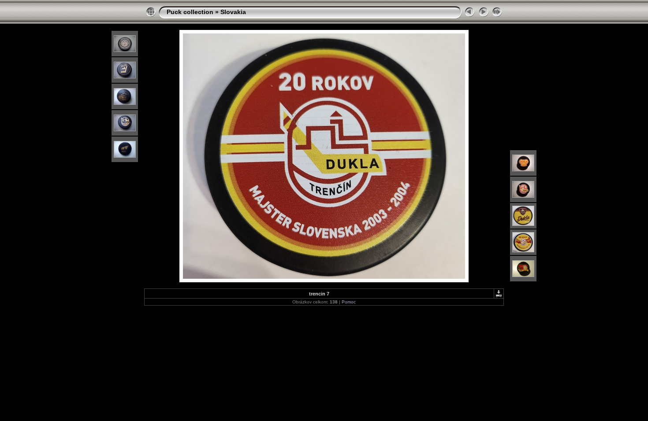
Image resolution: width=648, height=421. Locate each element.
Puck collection (190, 11)
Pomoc (349, 301)
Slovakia (233, 11)
